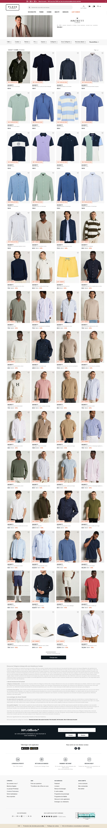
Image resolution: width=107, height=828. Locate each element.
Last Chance (76, 12)
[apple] (25, 748)
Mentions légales (11, 786)
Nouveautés (32, 12)
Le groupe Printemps (12, 788)
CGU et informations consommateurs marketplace (75, 826)
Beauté (57, 12)
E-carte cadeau (59, 791)
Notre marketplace (12, 794)
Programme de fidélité (61, 796)
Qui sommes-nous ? (12, 783)
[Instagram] (79, 748)
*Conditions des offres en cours (39, 786)
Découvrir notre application (62, 799)
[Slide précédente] (8, 67)
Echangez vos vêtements (62, 801)
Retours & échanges (60, 788)
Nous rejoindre (11, 796)
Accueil (9, 16)
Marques (65, 12)
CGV (19, 826)
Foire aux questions (36, 783)
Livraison (57, 786)
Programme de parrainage (62, 794)
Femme (41, 12)
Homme (49, 12)
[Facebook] (75, 748)
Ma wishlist (81, 788)
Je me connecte (82, 783)
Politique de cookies (53, 826)
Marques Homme (19, 16)
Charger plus (53, 657)
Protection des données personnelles (33, 826)
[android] (34, 748)
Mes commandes (83, 786)
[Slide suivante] (29, 67)
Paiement (57, 783)
